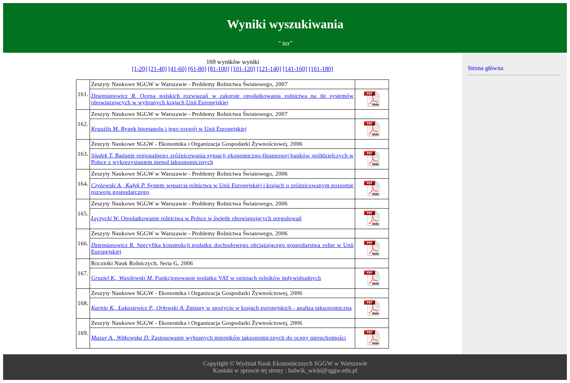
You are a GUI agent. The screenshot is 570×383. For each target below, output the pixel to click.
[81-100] (218, 69)
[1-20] (139, 69)
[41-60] (177, 69)
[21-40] (158, 69)
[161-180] (321, 69)
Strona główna (485, 68)
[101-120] (243, 69)
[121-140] (269, 69)
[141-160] (295, 69)
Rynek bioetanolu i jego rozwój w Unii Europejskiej (169, 129)
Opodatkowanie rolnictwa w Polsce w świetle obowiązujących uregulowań (196, 218)
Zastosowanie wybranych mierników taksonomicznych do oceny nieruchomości (218, 338)
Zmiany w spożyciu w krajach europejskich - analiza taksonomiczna (221, 308)
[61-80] (197, 69)
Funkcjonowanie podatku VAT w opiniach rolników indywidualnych (206, 278)
